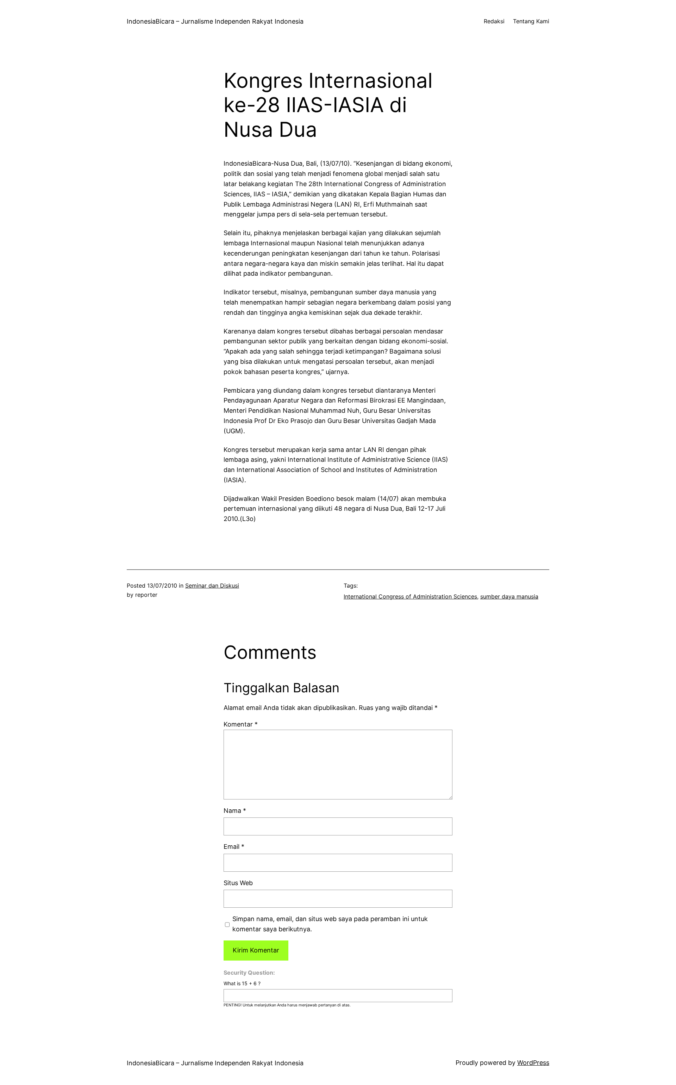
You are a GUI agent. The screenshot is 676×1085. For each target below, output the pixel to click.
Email (234, 846)
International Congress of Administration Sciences (410, 596)
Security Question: (249, 972)
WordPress (533, 1062)
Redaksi (494, 21)
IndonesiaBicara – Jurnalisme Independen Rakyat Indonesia (215, 21)
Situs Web (238, 883)
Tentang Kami (531, 21)
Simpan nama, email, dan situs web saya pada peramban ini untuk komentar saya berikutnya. (330, 924)
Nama (235, 810)
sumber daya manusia (509, 596)
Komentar (241, 724)
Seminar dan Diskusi (212, 585)
